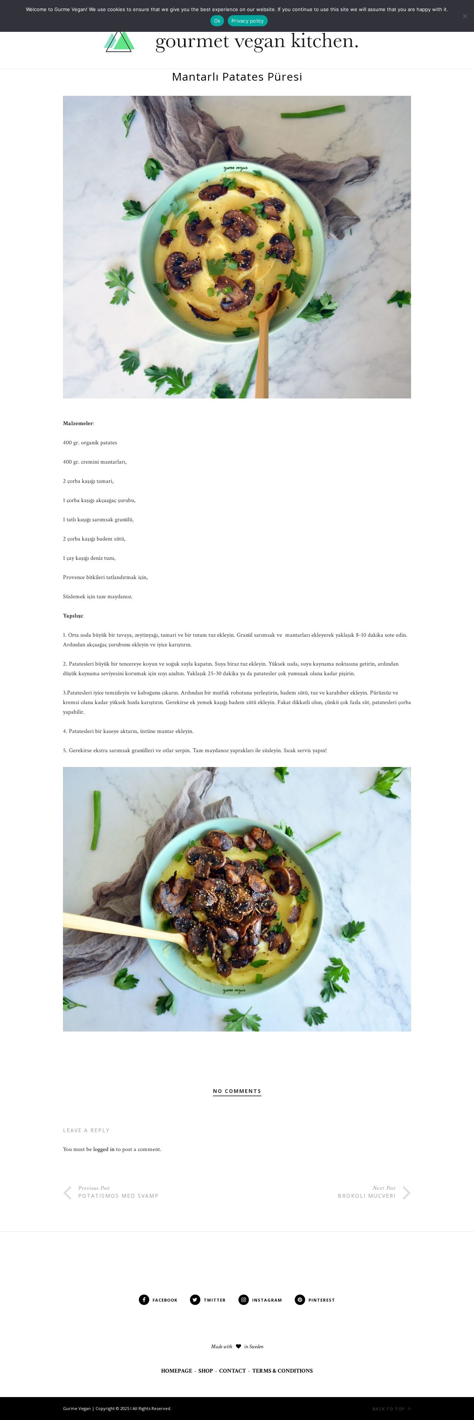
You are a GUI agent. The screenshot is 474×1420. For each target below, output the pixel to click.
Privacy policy (247, 21)
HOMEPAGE (176, 1371)
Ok (217, 21)
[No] (464, 16)
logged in (103, 1149)
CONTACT (232, 1371)
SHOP (205, 1371)
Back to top (389, 1408)
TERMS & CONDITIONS (282, 1371)
